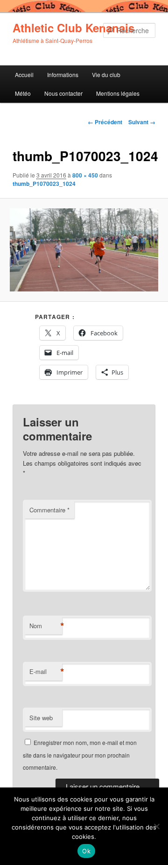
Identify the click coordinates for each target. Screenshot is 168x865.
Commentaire (49, 509)
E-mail (45, 671)
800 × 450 (85, 175)
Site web (41, 717)
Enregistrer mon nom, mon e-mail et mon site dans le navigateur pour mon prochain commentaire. (80, 754)
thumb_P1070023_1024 (44, 183)
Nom (45, 625)
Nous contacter (63, 93)
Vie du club (106, 74)
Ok (86, 851)
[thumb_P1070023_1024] (84, 250)
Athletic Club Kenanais (73, 27)
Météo (23, 93)
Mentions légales (118, 93)
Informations (62, 74)
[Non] (156, 826)
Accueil (24, 74)
